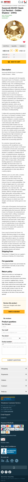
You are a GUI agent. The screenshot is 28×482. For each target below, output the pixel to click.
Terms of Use (4, 476)
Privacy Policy (11, 476)
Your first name (6, 324)
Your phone (5, 336)
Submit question (14, 360)
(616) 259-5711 (7, 407)
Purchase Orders (5, 442)
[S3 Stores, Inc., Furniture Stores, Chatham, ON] (8, 451)
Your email (5, 330)
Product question (7, 341)
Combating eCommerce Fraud (8, 435)
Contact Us (3, 417)
